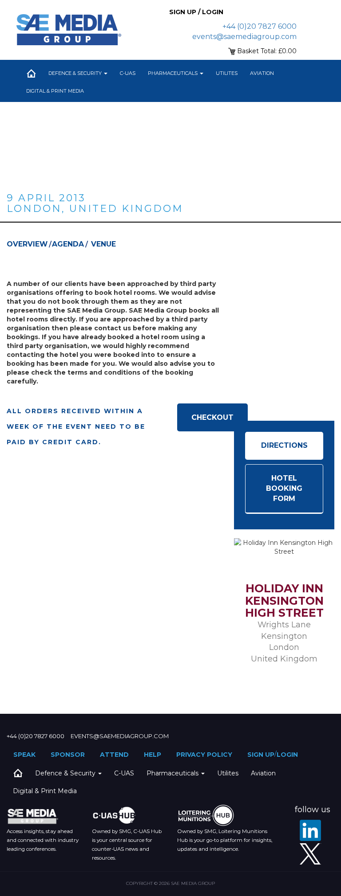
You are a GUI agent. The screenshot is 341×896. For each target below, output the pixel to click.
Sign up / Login (196, 12)
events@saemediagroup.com (244, 36)
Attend (114, 755)
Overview (27, 244)
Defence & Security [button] (75, 73)
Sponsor (68, 755)
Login (287, 755)
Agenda (68, 244)
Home (31, 73)
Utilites (227, 73)
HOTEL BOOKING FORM (284, 488)
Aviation (262, 73)
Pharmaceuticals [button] (173, 73)
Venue (103, 244)
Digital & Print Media (55, 91)
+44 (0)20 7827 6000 (259, 26)
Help (152, 755)
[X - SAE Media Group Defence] (310, 854)
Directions (284, 445)
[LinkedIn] (310, 830)
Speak (24, 755)
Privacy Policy (204, 755)
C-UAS (127, 73)
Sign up (260, 755)
